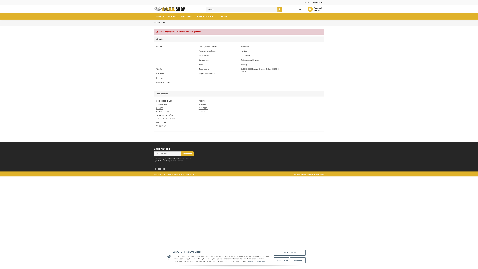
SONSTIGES (161, 126)
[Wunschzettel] (300, 9)
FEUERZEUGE (161, 122)
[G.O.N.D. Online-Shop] (170, 9)
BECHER (159, 108)
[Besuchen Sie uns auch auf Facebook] (155, 169)
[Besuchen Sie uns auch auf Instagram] (163, 169)
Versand (192, 174)
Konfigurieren (282, 260)
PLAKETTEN (203, 108)
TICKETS (202, 101)
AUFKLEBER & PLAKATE (165, 119)
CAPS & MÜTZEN (162, 112)
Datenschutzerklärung (256, 261)
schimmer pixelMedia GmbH (314, 174)
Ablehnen (298, 260)
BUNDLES (202, 105)
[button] (317, 2)
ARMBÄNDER (161, 105)
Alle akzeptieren (290, 252)
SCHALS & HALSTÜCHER (166, 115)
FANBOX (202, 112)
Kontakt (306, 2)
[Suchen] (279, 9)
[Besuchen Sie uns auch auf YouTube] (159, 169)
